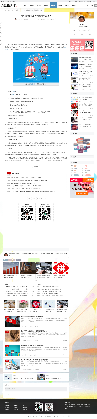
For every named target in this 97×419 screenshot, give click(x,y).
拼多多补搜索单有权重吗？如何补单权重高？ (49, 286)
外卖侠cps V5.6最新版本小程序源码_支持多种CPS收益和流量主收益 (86, 99)
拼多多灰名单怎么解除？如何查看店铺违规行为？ (50, 289)
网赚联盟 (74, 5)
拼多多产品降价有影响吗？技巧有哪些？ (32, 316)
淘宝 (85, 144)
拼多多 (21, 10)
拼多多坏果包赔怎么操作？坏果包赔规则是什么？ (34, 331)
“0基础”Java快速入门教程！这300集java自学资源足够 (23, 188)
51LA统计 (67, 416)
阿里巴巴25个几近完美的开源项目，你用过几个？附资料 (24, 177)
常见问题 (7, 409)
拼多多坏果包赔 (34, 340)
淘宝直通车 (83, 139)
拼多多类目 (33, 355)
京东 (88, 142)
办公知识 (39, 5)
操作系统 (7, 407)
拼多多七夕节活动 (34, 369)
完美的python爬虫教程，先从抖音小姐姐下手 (21, 183)
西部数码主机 (87, 1)
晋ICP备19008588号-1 (59, 416)
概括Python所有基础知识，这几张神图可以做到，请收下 (85, 126)
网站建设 (46, 5)
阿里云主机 (80, 1)
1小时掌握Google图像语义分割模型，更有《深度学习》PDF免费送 (27, 180)
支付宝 (86, 149)
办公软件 (25, 405)
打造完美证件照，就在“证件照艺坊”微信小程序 (17, 293)
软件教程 (60, 5)
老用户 (76, 144)
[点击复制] (79, 30)
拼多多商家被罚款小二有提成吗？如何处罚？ (49, 293)
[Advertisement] (36, 31)
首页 (6, 10)
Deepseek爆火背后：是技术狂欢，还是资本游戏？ (17, 291)
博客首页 (7, 405)
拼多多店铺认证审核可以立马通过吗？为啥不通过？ (50, 295)
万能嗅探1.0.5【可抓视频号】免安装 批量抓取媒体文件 (17, 295)
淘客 (75, 142)
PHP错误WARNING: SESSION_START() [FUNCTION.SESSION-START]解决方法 (31, 191)
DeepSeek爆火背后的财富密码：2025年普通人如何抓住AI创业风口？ (17, 289)
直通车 (76, 148)
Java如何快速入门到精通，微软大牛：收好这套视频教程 (24, 186)
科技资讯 (32, 5)
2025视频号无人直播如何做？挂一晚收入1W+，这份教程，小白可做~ (17, 286)
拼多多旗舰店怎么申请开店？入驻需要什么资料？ (9, 311)
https (82, 146)
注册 (8, 1)
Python (80, 141)
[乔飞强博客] (9, 5)
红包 (81, 151)
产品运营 (16, 10)
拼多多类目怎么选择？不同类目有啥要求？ (32, 345)
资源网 (75, 1)
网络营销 (53, 5)
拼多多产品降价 (34, 326)
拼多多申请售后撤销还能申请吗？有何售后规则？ (48, 311)
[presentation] (59, 302)
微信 (88, 146)
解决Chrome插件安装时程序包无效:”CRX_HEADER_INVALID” (85, 119)
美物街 (70, 1)
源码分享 (67, 5)
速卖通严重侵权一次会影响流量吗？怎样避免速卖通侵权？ (85, 105)
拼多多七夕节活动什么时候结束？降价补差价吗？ (34, 360)
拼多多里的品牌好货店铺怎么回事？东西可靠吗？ (50, 291)
